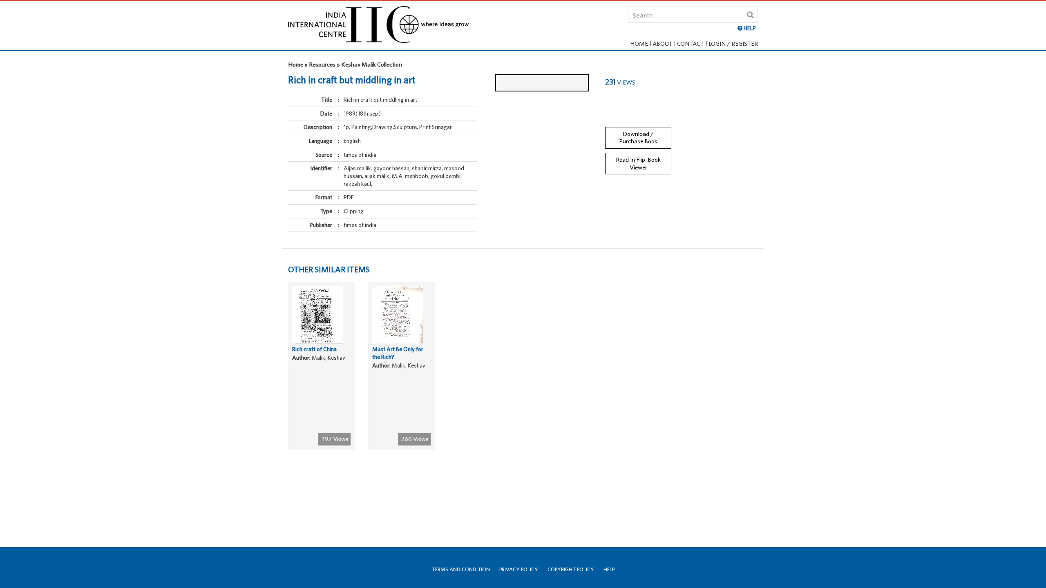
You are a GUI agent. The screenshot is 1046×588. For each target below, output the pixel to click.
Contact (690, 43)
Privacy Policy (518, 569)
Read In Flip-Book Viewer (638, 163)
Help (609, 569)
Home (639, 43)
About (663, 43)
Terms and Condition (461, 569)
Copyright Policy (571, 569)
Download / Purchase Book (638, 137)
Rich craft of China (314, 349)
